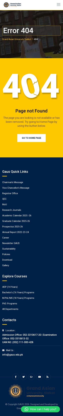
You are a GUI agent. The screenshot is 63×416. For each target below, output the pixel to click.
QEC (4, 199)
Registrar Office (10, 193)
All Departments (10, 309)
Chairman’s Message (12, 182)
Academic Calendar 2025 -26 (16, 215)
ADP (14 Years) (10, 287)
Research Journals (11, 210)
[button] (40, 409)
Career (5, 237)
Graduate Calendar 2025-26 (16, 221)
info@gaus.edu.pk (12, 354)
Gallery (5, 265)
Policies (6, 254)
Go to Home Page (31, 138)
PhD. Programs (9, 303)
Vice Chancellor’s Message (15, 187)
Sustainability (8, 248)
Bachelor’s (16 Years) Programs (18, 292)
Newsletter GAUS (11, 243)
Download (7, 259)
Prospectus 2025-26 (12, 226)
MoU (4, 204)
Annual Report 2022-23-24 (15, 232)
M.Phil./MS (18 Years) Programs (18, 298)
